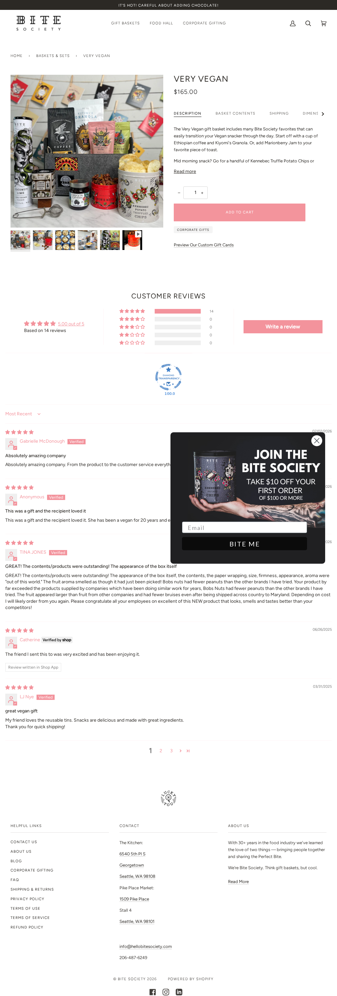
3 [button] (171, 750)
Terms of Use (25, 908)
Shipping (279, 113)
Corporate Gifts (193, 230)
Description (187, 113)
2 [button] (161, 750)
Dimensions (316, 113)
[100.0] (168, 377)
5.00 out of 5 (71, 323)
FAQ (15, 879)
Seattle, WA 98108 (137, 876)
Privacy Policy (27, 899)
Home (17, 55)
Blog (16, 861)
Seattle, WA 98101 (136, 921)
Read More (238, 881)
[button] (132, 311)
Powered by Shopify (191, 979)
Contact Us (24, 842)
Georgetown (131, 865)
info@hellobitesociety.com (145, 946)
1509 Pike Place (134, 899)
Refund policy (27, 927)
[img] (19, 432)
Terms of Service (30, 917)
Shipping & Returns (32, 889)
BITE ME (244, 544)
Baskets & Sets (53, 55)
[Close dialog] (317, 441)
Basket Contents (235, 113)
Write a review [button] (283, 326)
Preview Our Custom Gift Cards (204, 244)
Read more (185, 171)
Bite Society (132, 979)
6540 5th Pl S (132, 853)
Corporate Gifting (32, 870)
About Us (21, 851)
